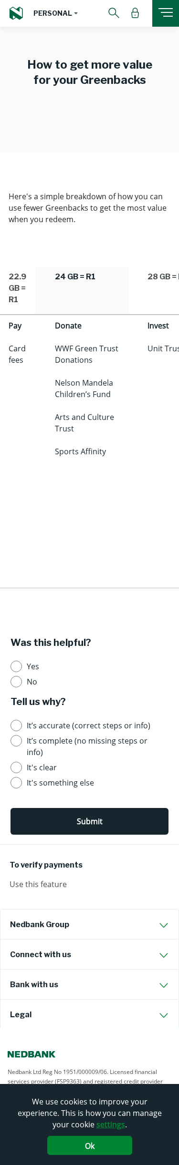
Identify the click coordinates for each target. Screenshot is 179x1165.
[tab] (89, 924)
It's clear (42, 767)
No (32, 681)
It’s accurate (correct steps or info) (88, 725)
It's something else (60, 782)
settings (110, 1124)
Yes (33, 666)
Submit (90, 821)
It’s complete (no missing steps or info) (87, 746)
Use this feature (38, 884)
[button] (55, 13)
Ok (90, 1146)
